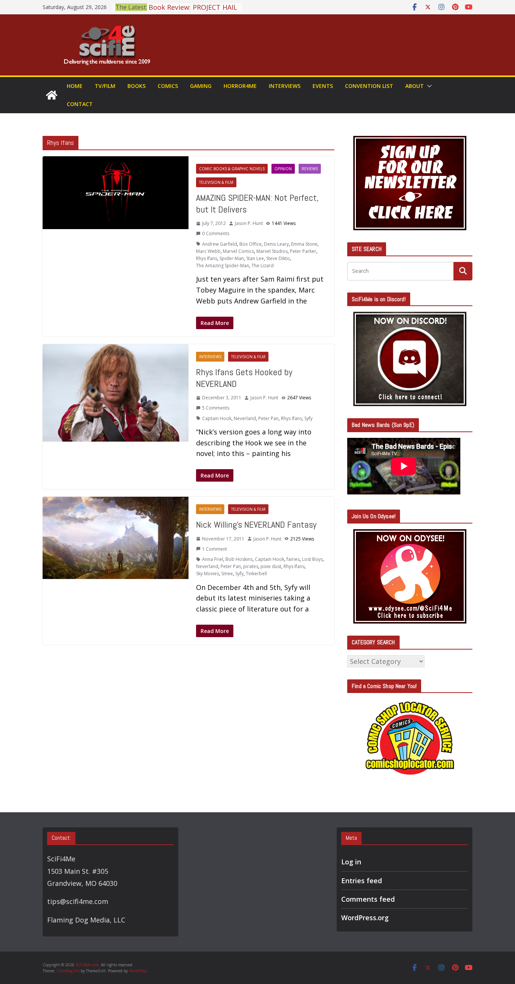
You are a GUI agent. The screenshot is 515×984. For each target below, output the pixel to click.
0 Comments (215, 233)
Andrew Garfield (219, 244)
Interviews (284, 85)
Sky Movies (207, 573)
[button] (428, 86)
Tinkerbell (256, 573)
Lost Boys (312, 559)
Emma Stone (304, 244)
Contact (80, 104)
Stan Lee (255, 258)
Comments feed (368, 899)
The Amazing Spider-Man (222, 265)
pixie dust (271, 566)
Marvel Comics (238, 251)
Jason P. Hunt (249, 223)
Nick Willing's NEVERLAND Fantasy (256, 524)
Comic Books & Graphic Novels (232, 168)
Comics (168, 85)
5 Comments (215, 408)
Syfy (308, 418)
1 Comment (214, 549)
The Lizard (262, 265)
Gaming (201, 85)
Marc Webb (208, 251)
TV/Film (105, 85)
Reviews (310, 168)
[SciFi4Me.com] (52, 95)
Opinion (283, 168)
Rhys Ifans (206, 258)
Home (75, 85)
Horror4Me (240, 85)
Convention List (369, 85)
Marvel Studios (272, 251)
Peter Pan (268, 418)
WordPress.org (365, 917)
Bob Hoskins (239, 559)
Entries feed (361, 880)
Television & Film (216, 182)
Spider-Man (231, 258)
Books (136, 85)
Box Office (250, 244)
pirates (250, 566)
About (414, 85)
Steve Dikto (278, 258)
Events (323, 85)
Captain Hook (216, 418)
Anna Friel (212, 559)
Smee (227, 573)
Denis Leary (276, 244)
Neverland (245, 418)
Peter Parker (303, 251)
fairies (293, 559)
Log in (351, 861)
